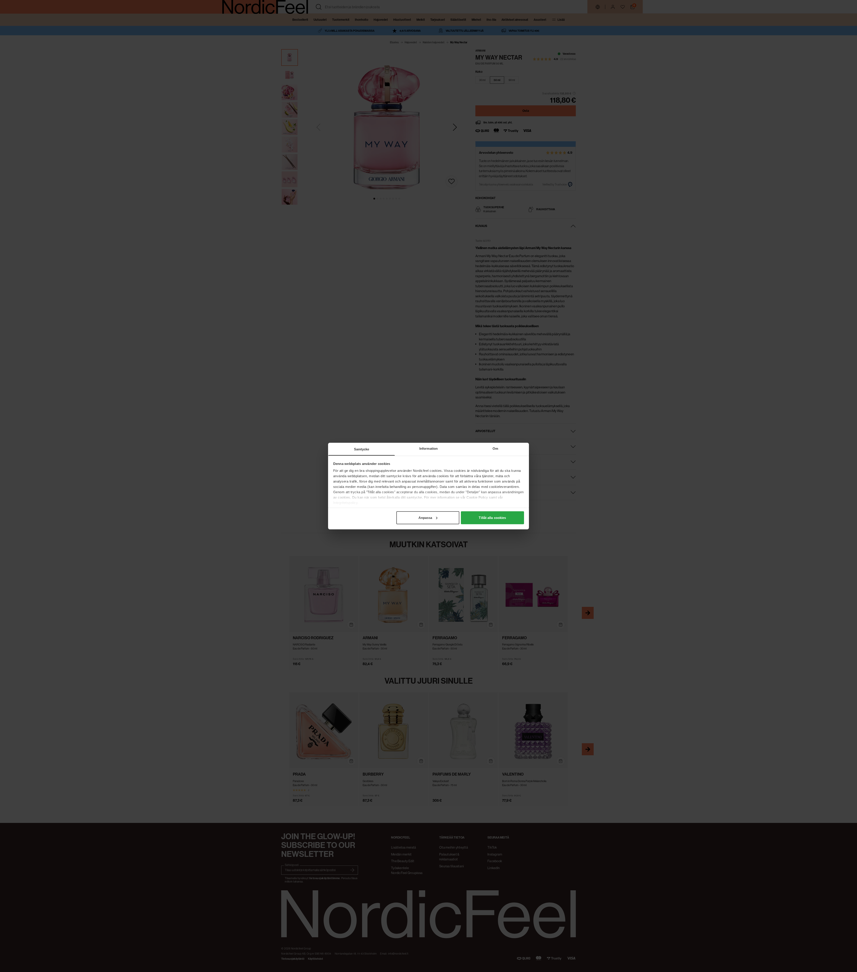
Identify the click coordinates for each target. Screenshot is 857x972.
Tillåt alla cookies (492, 517)
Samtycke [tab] (361, 449)
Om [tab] (495, 448)
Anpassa (425, 517)
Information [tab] (428, 448)
